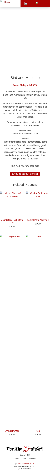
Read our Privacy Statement (25, 458)
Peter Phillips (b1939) (25, 85)
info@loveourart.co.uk (25, 466)
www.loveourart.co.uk (25, 464)
